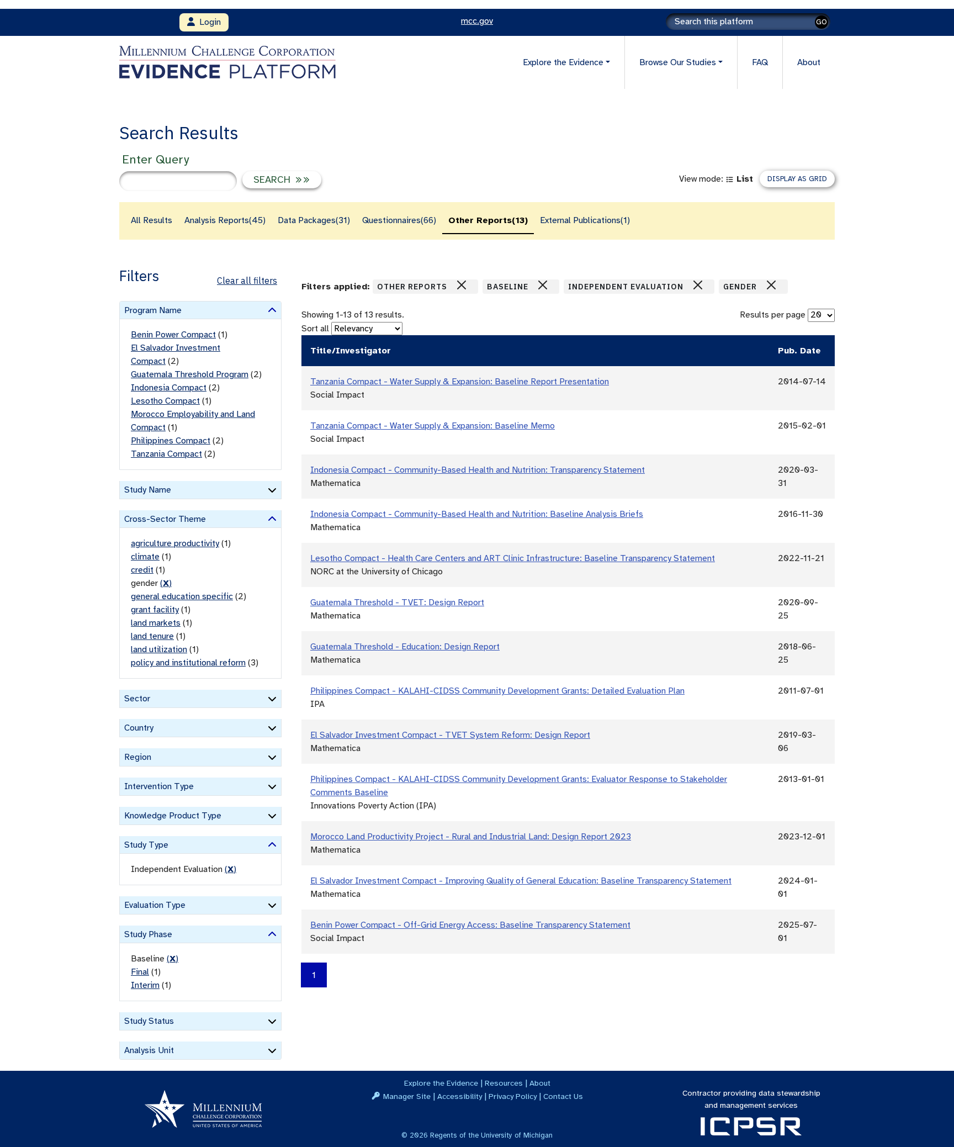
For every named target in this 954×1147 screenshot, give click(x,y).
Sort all (315, 328)
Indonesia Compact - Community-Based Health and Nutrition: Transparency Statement (477, 469)
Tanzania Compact (166, 453)
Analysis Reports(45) (225, 220)
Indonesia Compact (168, 387)
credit (142, 569)
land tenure (152, 636)
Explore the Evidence (441, 1083)
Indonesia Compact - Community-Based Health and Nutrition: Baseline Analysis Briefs (476, 514)
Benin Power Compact (173, 334)
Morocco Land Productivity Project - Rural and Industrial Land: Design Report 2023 (470, 836)
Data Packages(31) (314, 220)
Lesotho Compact (165, 400)
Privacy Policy (513, 1096)
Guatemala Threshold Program (189, 374)
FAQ (760, 62)
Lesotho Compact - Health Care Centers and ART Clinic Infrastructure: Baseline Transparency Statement (512, 558)
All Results (151, 220)
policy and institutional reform (188, 662)
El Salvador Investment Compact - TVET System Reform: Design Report (450, 735)
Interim (145, 985)
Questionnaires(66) (399, 220)
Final (140, 971)
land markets (156, 622)
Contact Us (563, 1096)
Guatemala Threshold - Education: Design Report (405, 646)
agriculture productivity (175, 543)
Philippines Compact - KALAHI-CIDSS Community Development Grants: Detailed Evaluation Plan (497, 690)
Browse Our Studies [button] (677, 62)
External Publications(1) (585, 220)
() (166, 583)
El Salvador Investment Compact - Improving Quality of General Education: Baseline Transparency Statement (521, 880)
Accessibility (459, 1096)
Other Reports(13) (488, 220)
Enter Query (155, 159)
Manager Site (407, 1096)
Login (208, 22)
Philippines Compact (170, 440)
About (808, 62)
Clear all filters (247, 280)
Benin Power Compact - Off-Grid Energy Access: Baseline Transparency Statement (470, 925)
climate (145, 556)
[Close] (461, 285)
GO (821, 22)
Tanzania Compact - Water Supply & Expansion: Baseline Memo (432, 425)
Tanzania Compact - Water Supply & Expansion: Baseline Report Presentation (459, 381)
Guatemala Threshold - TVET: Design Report (397, 602)
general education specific (182, 596)
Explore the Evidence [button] (563, 62)
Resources (504, 1083)
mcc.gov (477, 21)
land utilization (159, 649)
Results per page (772, 314)
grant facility (155, 609)
